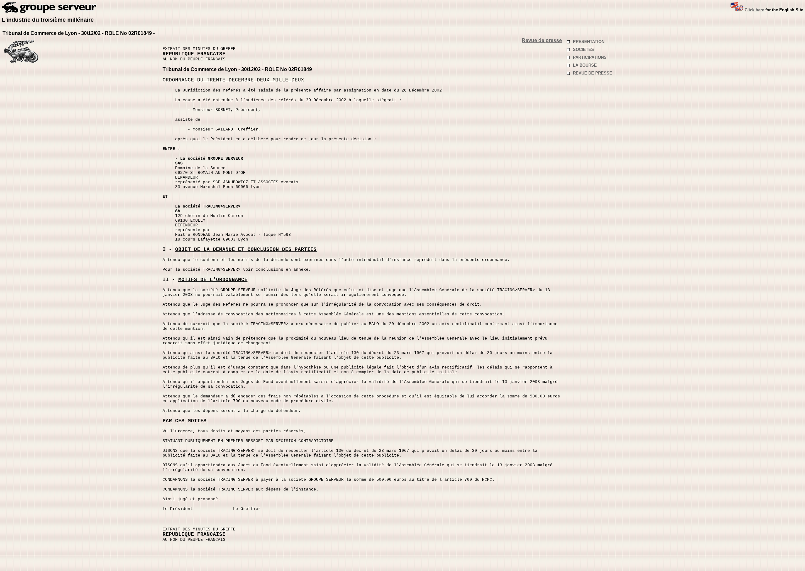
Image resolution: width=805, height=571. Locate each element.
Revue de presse (542, 40)
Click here (754, 10)
